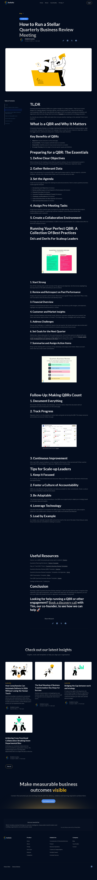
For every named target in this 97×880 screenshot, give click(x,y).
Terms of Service (16, 866)
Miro (48, 575)
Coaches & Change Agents (56, 849)
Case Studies (53, 2)
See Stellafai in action (48, 801)
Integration (29, 855)
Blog (74, 841)
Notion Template (53, 563)
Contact (75, 846)
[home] (9, 2)
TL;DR (6, 104)
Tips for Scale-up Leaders (10, 118)
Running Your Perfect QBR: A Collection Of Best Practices (13, 113)
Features (29, 852)
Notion (65, 560)
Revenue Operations (55, 846)
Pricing (28, 846)
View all (9, 766)
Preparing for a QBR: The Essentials (12, 109)
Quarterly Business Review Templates (57, 566)
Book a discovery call (63, 602)
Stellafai (61, 114)
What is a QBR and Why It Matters (11, 107)
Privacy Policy (7, 866)
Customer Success (54, 855)
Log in (89, 2)
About (46, 2)
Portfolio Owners (54, 852)
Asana (59, 578)
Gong (68, 572)
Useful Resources (8, 120)
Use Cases (29, 849)
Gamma (58, 569)
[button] (61, 2)
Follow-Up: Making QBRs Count (11, 115)
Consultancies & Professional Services (59, 841)
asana (57, 448)
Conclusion (7, 123)
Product (52, 844)
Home (41, 2)
